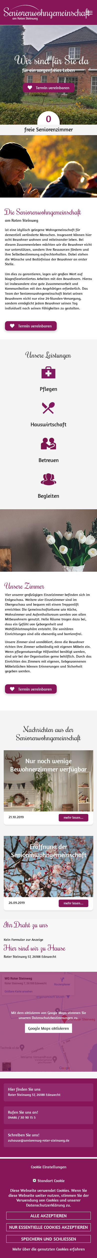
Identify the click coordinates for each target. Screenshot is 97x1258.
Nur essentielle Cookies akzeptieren (48, 1227)
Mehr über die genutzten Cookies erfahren (48, 1249)
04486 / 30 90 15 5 (22, 1117)
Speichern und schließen (48, 1239)
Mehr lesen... (73, 817)
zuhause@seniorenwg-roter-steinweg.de (38, 1140)
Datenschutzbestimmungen (52, 1017)
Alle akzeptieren (48, 1216)
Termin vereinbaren (34, 325)
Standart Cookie (51, 1181)
